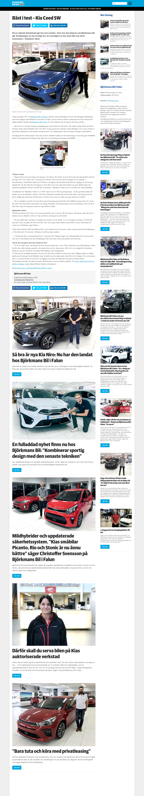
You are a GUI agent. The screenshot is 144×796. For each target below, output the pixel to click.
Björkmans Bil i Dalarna (39, 116)
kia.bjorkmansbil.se (113, 100)
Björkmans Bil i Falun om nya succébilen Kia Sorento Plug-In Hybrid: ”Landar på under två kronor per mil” (115, 318)
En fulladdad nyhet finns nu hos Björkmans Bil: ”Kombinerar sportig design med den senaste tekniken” (48, 450)
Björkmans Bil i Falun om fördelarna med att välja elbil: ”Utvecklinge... (120, 73)
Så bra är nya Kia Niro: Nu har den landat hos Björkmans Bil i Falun (119, 21)
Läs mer (17, 374)
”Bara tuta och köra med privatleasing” (51, 751)
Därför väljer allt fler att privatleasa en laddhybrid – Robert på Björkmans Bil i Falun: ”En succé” (115, 422)
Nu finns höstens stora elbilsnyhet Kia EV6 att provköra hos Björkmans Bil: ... (121, 46)
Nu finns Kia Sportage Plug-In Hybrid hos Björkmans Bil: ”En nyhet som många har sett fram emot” (115, 157)
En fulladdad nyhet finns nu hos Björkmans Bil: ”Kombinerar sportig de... (120, 60)
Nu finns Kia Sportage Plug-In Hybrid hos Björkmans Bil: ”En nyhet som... (120, 34)
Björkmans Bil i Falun (39, 122)
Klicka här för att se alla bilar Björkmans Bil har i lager (32, 268)
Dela (22, 25)
